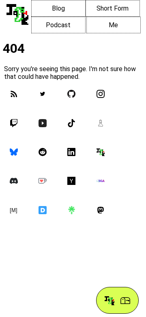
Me (113, 25)
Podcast (58, 25)
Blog (58, 8)
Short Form (113, 8)
